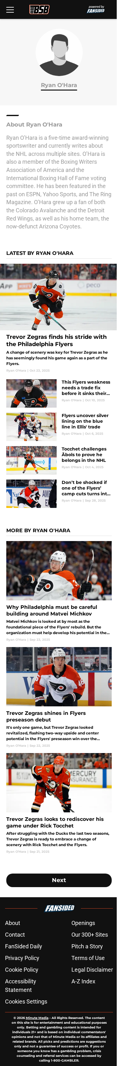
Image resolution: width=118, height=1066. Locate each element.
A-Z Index (83, 981)
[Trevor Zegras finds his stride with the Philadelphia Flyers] (59, 318)
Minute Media (37, 1018)
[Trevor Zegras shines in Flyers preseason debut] (59, 697)
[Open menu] (10, 9)
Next (59, 880)
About (12, 923)
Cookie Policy (21, 969)
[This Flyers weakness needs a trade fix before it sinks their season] (59, 393)
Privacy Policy (22, 958)
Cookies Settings (26, 1001)
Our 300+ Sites (89, 934)
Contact (15, 934)
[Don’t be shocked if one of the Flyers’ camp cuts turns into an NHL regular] (59, 494)
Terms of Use (88, 958)
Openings (83, 923)
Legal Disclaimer (92, 969)
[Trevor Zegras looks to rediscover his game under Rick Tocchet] (59, 803)
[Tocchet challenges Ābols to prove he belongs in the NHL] (59, 460)
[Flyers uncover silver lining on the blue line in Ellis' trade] (59, 427)
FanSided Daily (23, 946)
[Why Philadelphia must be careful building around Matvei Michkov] (59, 591)
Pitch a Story (87, 946)
